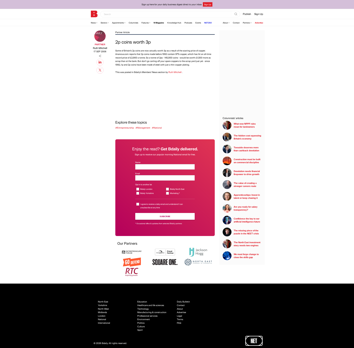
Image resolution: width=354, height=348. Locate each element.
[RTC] (131, 271)
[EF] (131, 251)
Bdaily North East (177, 189)
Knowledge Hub (174, 22)
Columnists (133, 22)
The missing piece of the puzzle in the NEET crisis (246, 232)
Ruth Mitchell (100, 48)
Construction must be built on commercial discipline (247, 161)
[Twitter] (100, 70)
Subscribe (165, 216)
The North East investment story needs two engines (247, 244)
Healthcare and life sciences (150, 305)
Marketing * (175, 193)
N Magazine (159, 22)
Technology (143, 308)
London (101, 315)
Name (137, 162)
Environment (143, 319)
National (102, 319)
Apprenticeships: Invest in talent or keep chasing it (247, 196)
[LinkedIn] (100, 62)
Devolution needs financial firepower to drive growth (247, 173)
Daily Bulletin (183, 301)
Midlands (102, 312)
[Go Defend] (131, 261)
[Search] (236, 14)
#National (157, 127)
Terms (180, 319)
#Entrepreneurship (124, 127)
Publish (247, 13)
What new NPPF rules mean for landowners (245, 125)
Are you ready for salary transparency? (245, 208)
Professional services (147, 315)
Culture (141, 326)
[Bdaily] (94, 14)
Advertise (259, 22)
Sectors (104, 22)
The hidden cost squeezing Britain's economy (247, 137)
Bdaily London (146, 189)
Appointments (118, 22)
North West (103, 308)
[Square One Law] (164, 261)
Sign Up (207, 4)
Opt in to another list (143, 184)
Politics (141, 322)
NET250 (208, 22)
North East (103, 301)
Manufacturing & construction (151, 312)
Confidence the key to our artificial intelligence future (247, 220)
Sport (140, 329)
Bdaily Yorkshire (146, 193)
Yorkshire (102, 305)
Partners (246, 22)
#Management (143, 127)
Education (142, 301)
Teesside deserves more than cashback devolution (246, 149)
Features (145, 22)
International (104, 322)
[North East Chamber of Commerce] (198, 261)
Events (198, 22)
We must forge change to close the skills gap (246, 256)
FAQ (179, 322)
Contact (236, 22)
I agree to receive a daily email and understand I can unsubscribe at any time (161, 206)
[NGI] (164, 251)
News (93, 22)
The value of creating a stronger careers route (245, 184)
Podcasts (188, 22)
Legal (179, 315)
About (225, 22)
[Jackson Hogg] (198, 251)
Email (137, 173)
